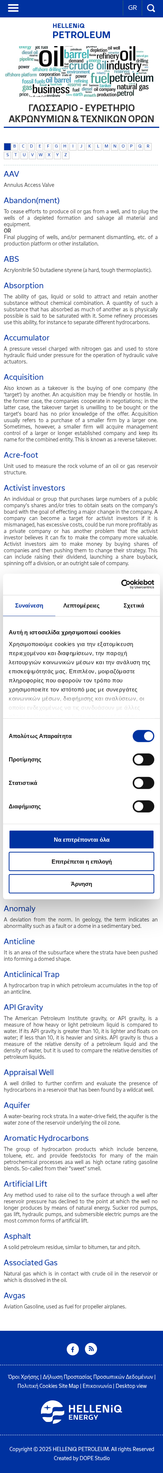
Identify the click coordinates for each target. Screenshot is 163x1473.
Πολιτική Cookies (37, 1386)
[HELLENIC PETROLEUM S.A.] (81, 36)
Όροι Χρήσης (23, 1377)
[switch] (143, 759)
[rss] (91, 1353)
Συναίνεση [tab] (29, 605)
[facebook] (72, 1353)
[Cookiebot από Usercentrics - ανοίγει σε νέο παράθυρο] (121, 584)
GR (132, 7)
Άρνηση (81, 883)
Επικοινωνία (97, 1386)
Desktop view (131, 1386)
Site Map (69, 1386)
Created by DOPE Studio (82, 1458)
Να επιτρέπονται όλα (82, 839)
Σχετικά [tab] (134, 605)
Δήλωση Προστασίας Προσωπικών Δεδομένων (98, 1377)
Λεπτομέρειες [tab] (81, 605)
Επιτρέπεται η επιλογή (82, 861)
